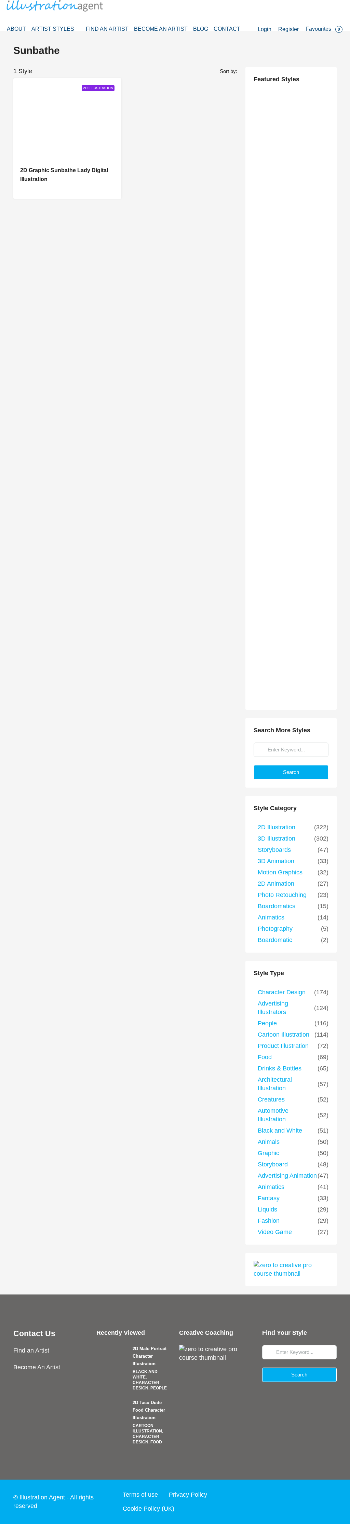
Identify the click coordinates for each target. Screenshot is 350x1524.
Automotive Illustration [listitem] (273, 1115)
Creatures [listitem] (271, 1099)
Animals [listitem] (269, 1141)
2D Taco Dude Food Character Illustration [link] (149, 1410)
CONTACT (227, 29)
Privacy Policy (188, 1494)
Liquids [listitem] (267, 1209)
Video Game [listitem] (275, 1232)
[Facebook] (278, 1501)
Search (291, 772)
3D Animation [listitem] (276, 861)
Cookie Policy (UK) (148, 1508)
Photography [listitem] (275, 928)
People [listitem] (267, 1023)
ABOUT (16, 29)
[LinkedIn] (317, 1501)
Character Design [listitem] (282, 992)
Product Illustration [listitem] (283, 1045)
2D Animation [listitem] (276, 883)
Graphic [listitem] (268, 1153)
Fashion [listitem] (269, 1220)
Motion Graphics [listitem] (280, 872)
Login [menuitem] (264, 29)
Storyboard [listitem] (273, 1164)
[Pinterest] (330, 1501)
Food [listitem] (265, 1057)
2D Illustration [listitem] (276, 827)
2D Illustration (98, 88)
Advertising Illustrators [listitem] (273, 1007)
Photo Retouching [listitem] (282, 894)
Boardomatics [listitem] (276, 906)
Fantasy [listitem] (269, 1198)
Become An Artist (36, 1367)
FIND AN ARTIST (107, 29)
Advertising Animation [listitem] (287, 1175)
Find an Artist (31, 1350)
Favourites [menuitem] (323, 29)
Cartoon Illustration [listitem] (283, 1034)
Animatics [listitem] (271, 917)
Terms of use (140, 1494)
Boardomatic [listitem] (275, 940)
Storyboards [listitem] (274, 849)
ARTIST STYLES (52, 29)
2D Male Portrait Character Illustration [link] (149, 1356)
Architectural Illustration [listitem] (275, 1084)
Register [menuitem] (288, 29)
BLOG (200, 29)
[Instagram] (304, 1501)
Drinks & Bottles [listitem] (279, 1068)
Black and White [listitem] (280, 1130)
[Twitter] (291, 1501)
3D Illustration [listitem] (276, 838)
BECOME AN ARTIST (161, 29)
